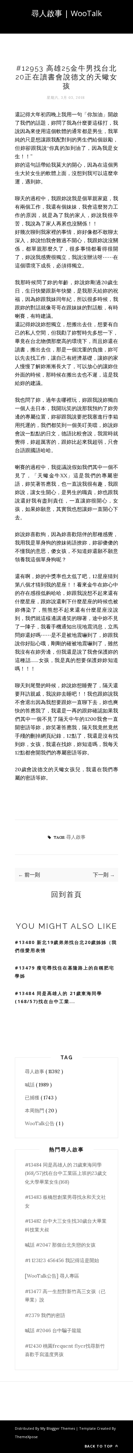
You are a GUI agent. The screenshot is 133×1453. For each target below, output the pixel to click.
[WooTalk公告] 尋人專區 (52, 1276)
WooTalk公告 (40, 1123)
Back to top (99, 1446)
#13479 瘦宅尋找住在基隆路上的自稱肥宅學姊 (64, 972)
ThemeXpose (26, 1436)
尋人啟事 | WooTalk (66, 13)
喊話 (30, 1085)
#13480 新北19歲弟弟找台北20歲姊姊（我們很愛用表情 (66, 946)
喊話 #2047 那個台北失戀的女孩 (60, 1245)
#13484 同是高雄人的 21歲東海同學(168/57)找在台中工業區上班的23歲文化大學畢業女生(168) (66, 1173)
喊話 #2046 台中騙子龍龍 (53, 1330)
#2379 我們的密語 (45, 1315)
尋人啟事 (76, 837)
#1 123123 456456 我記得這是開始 (62, 1260)
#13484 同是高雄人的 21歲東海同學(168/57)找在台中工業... (58, 997)
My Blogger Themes (58, 1428)
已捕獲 (33, 1098)
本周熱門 (35, 1110)
